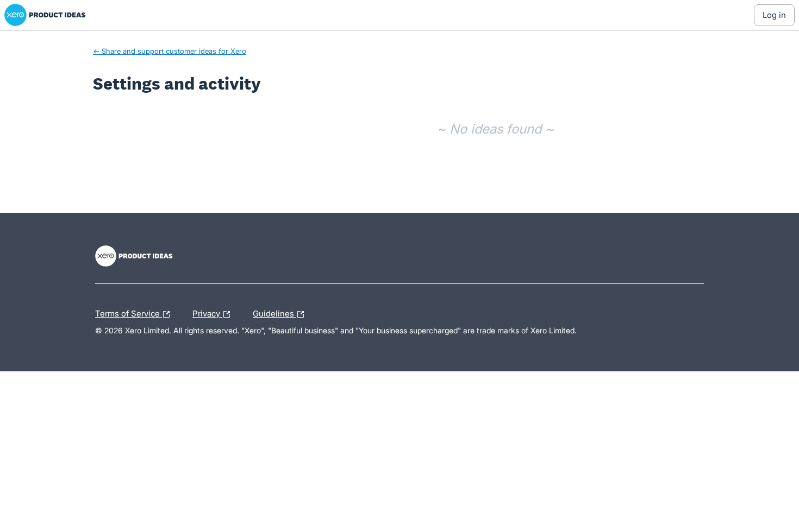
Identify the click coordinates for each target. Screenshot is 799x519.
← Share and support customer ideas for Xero (169, 51)
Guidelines (274, 312)
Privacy (207, 312)
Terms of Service (128, 312)
